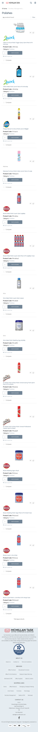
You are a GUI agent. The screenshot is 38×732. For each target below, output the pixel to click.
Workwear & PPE (8, 678)
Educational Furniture (24, 670)
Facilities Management (15, 8)
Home (5, 8)
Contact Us (16, 662)
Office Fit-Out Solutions (11, 674)
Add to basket (15, 52)
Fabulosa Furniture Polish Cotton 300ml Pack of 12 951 (17, 171)
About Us (8, 662)
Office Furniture (12, 670)
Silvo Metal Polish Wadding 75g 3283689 (14, 340)
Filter (33, 17)
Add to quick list (8, 56)
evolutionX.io (33, 722)
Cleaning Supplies (30, 8)
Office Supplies (18, 678)
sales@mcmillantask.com (19, 714)
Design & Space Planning (26, 674)
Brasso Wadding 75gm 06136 (11, 470)
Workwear (30, 695)
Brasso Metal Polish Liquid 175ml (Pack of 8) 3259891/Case (18, 256)
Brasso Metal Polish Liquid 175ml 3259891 (14, 213)
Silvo (4, 293)
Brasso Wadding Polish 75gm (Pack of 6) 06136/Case (17, 513)
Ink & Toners (11, 691)
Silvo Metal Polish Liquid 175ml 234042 (13, 298)
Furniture (19, 691)
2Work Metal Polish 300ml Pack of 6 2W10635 (15, 86)
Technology (27, 691)
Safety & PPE (22, 695)
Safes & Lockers (29, 678)
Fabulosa (5, 166)
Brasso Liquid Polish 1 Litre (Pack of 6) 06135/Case (16, 597)
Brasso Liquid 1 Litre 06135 (10, 555)
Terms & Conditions (26, 662)
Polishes (11, 49)
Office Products (13, 686)
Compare (8, 60)
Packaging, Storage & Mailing (27, 686)
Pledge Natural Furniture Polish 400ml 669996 (15, 129)
